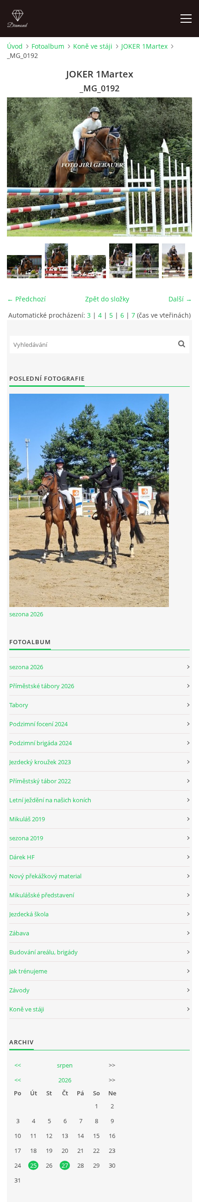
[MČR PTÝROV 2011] (24, 266)
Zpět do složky (107, 298)
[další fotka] (177, 167)
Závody (19, 990)
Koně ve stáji (92, 46)
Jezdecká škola (29, 914)
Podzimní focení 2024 (38, 724)
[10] (173, 260)
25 (33, 1165)
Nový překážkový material (45, 876)
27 (65, 1165)
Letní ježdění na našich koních (50, 800)
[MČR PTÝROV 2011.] (56, 260)
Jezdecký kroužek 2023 (40, 762)
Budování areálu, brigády (43, 952)
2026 (64, 1080)
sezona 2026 (26, 614)
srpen (65, 1065)
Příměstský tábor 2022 (40, 781)
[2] (88, 266)
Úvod (15, 46)
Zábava (19, 933)
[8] (147, 260)
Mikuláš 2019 (27, 819)
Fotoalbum (47, 46)
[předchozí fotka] (22, 167)
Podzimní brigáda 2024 (40, 743)
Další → (180, 298)
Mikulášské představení (41, 895)
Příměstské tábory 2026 (41, 686)
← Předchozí (26, 298)
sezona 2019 (26, 838)
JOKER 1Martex (144, 46)
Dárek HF (22, 857)
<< (17, 1065)
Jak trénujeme (28, 971)
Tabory (18, 705)
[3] (120, 260)
